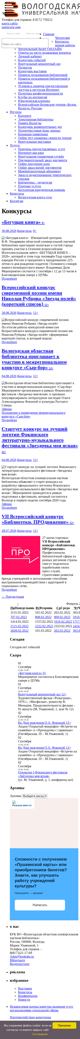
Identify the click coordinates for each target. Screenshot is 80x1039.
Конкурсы (17, 193)
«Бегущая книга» (23, 222)
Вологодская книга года (35, 197)
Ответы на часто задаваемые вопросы (44, 52)
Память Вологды (29, 123)
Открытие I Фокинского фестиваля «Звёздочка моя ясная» (42, 774)
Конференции (28, 996)
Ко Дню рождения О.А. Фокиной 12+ (44, 722)
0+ (35, 231)
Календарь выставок (32, 71)
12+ (35, 313)
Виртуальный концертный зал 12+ (42, 694)
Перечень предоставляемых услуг (41, 149)
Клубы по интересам (32, 97)
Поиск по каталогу (34, 33)
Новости (24, 999)
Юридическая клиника (34, 101)
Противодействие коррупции (30, 1017)
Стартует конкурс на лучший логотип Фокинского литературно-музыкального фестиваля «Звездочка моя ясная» (40, 439)
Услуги (15, 145)
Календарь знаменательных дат (40, 127)
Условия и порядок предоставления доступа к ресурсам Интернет (43, 87)
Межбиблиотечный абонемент (39, 171)
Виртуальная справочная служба (41, 156)
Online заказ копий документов (40, 167)
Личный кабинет (30, 56)
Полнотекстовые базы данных (39, 130)
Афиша (7, 409)
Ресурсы (16, 112)
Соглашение (40, 1034)
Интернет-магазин (31, 152)
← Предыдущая (13, 596)
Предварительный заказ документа (42, 160)
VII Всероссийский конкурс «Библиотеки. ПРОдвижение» (38, 519)
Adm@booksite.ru (22, 956)
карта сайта (10, 23)
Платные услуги (29, 186)
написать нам (11, 27)
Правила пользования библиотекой (42, 75)
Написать (40, 905)
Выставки (25, 988)
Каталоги (24, 115)
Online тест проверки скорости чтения (44, 138)
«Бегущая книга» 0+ (32, 673)
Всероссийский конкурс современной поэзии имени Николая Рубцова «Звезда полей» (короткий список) (39, 296)
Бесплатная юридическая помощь (41, 190)
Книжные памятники (33, 134)
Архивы (15, 796)
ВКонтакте (17, 960)
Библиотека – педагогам (35, 182)
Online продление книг (34, 164)
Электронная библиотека (35, 119)
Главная (48, 34)
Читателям (62, 38)
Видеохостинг (20, 964)
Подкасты (25, 67)
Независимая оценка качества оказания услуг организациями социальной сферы (41, 1008)
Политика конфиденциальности (40, 93)
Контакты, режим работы (65, 43)
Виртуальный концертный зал (39, 64)
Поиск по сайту (13, 33)
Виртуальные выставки (34, 141)
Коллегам (16, 201)
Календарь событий (32, 60)
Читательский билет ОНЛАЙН (40, 49)
